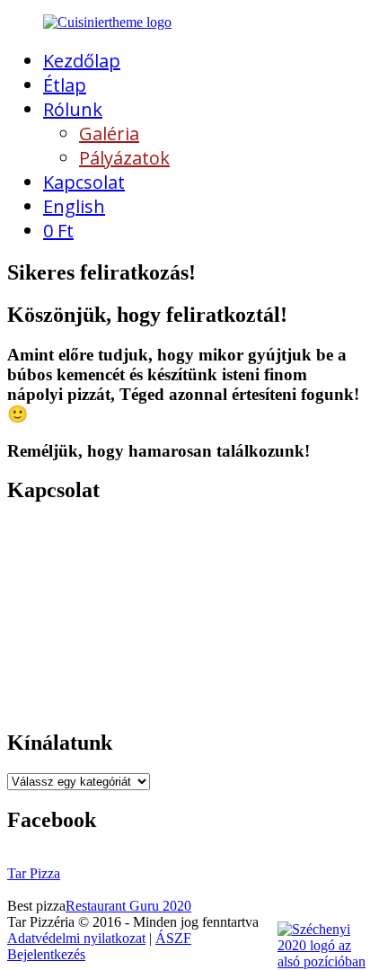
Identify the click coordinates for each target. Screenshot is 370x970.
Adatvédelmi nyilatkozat (76, 938)
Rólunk (72, 109)
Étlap (64, 85)
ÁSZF (173, 938)
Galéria (109, 133)
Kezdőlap (81, 61)
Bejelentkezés (46, 954)
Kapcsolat (84, 182)
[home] (107, 22)
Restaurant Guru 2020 (128, 905)
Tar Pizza (33, 873)
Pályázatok (124, 158)
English (74, 206)
